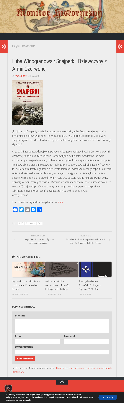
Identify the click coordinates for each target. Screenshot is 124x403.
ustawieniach (24, 400)
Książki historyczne (23, 46)
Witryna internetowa (24, 347)
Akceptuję (108, 397)
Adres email (70, 336)
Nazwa (18, 336)
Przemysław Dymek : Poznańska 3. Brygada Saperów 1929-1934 (90, 285)
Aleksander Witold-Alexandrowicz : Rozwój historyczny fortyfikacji (57, 285)
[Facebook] (7, 36)
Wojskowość (30, 223)
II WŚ (21, 223)
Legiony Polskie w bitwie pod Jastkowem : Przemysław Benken (26, 285)
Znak (60, 202)
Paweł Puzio (21, 76)
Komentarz (20, 316)
